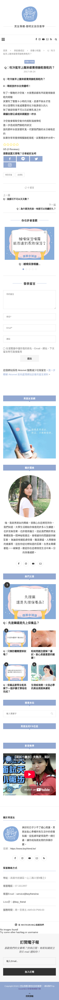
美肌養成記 (19, 50)
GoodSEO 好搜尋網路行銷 (29, 989)
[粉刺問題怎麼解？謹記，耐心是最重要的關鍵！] (43, 639)
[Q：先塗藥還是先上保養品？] (29, 601)
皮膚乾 (20, 175)
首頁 (5, 50)
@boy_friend (19, 902)
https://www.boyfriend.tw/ (23, 848)
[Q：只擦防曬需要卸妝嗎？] (15, 639)
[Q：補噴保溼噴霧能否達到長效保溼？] (29, 243)
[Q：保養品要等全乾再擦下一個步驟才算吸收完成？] (15, 672)
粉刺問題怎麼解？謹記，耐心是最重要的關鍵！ (43, 654)
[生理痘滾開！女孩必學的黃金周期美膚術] (43, 672)
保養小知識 (35, 50)
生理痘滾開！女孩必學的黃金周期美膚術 (43, 686)
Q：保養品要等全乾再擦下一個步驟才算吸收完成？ (15, 688)
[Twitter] (36, 159)
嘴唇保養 (8, 175)
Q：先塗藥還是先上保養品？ (21, 623)
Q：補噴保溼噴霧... (29, 264)
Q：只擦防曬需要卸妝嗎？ (14, 652)
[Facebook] (9, 159)
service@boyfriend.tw (27, 894)
